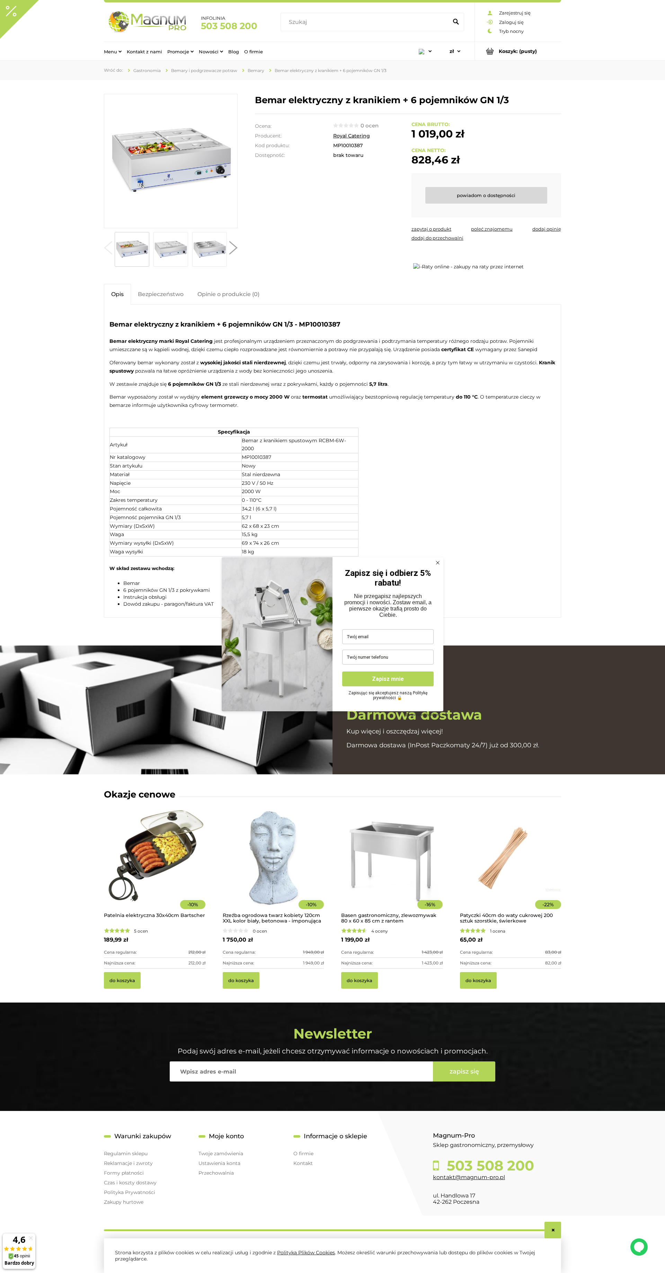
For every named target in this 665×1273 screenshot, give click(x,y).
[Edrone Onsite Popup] (332, 636)
